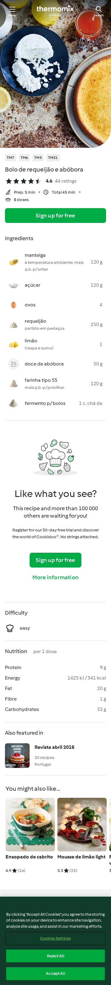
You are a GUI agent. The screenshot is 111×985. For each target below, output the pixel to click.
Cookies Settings (55, 938)
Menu (12, 15)
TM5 (38, 157)
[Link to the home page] (55, 11)
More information (55, 577)
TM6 (24, 157)
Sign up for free (55, 215)
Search (99, 15)
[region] (55, 941)
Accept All (55, 973)
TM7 (10, 157)
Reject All (55, 956)
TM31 (53, 157)
